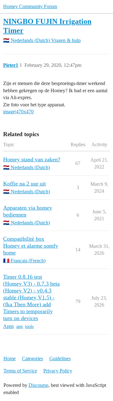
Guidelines (60, 358)
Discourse (38, 385)
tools (29, 326)
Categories (32, 358)
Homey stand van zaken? (31, 159)
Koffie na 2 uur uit (24, 183)
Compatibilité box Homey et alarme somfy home (30, 246)
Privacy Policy (57, 370)
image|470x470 (18, 111)
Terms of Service (20, 370)
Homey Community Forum (30, 6)
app (19, 326)
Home (9, 358)
